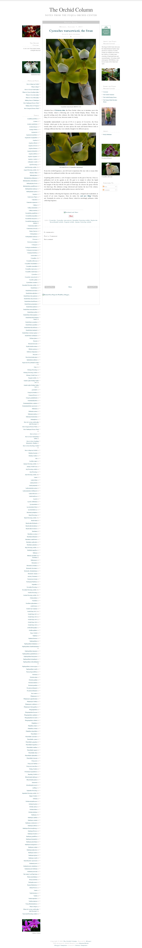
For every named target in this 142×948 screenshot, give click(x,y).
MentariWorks (84, 943)
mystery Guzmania (32, 576)
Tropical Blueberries (32, 885)
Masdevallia (34, 520)
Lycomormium (33, 504)
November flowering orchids (29, 590)
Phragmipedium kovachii (31, 717)
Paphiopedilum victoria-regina (29, 666)
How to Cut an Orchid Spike (32, 89)
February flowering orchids (30, 372)
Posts (105, 186)
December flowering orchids (29, 285)
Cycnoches (34, 274)
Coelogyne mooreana (32, 250)
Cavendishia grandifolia (31, 213)
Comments (107, 190)
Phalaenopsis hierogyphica (30, 707)
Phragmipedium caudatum (30, 715)
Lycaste (35, 499)
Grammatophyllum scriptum (30, 403)
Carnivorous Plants (32, 197)
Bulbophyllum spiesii (32, 191)
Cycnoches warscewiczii (31, 277)
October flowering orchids (29, 595)
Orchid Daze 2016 (32, 622)
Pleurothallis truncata (32, 758)
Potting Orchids (33, 769)
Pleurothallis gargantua (31, 742)
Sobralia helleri (33, 809)
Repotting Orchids (32, 774)
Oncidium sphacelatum (31, 603)
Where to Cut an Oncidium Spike (30, 92)
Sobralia (35, 798)
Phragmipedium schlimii (31, 720)
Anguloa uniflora (33, 154)
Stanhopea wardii (32, 858)
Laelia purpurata (33, 485)
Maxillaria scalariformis (31, 539)
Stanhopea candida (32, 817)
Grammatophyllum (32, 400)
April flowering (33, 164)
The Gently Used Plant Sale (30, 874)
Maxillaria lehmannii (32, 536)
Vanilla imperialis (32, 898)
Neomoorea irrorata (32, 579)
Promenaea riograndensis (31, 771)
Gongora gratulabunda (31, 398)
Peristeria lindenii (32, 682)
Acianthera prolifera (32, 118)
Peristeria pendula (32, 685)
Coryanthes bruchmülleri (31, 263)
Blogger (88, 941)
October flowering (32, 592)
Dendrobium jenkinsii (31, 306)
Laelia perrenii (33, 482)
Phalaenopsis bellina (32, 701)
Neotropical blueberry (31, 581)
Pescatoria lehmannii (32, 690)
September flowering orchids (29, 793)
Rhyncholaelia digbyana (31, 777)
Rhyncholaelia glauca (32, 780)
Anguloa (35, 140)
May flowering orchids (30, 547)
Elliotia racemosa (33, 349)
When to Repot (35, 87)
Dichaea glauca (33, 338)
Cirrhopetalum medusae (31, 236)
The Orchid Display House (110, 97)
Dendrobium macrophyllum (30, 309)
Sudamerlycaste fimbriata (31, 869)
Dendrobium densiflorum (31, 301)
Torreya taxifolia (33, 879)
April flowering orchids (30, 167)
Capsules (35, 194)
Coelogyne (34, 244)
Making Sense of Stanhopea (32, 100)
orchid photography (32, 627)
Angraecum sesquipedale (31, 137)
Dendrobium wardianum (31, 335)
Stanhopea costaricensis (31, 823)
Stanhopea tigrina (32, 855)
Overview (105, 92)
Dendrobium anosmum (31, 290)
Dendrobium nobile (32, 312)
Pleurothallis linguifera (31, 744)
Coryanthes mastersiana (31, 271)
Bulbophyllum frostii (32, 183)
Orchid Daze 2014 (32, 617)
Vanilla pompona (33, 901)
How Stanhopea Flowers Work (31, 103)
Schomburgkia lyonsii (31, 785)
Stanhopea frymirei (32, 833)
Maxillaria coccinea (32, 534)
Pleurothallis (34, 734)
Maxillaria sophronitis (31, 542)
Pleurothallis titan (32, 753)
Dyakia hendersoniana (31, 346)
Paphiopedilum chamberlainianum (30, 646)
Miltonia (35, 553)
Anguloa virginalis (32, 156)
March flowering (33, 515)
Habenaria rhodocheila (31, 416)
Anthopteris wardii (32, 162)
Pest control (34, 693)
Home (70, 287)
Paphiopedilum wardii (31, 669)
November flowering (32, 587)
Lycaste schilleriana (32, 501)
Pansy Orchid (33, 633)
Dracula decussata (32, 343)
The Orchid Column (71, 9)
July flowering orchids (31, 469)
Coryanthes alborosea (31, 261)
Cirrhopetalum (33, 234)
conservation (34, 255)
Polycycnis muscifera (32, 766)
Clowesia (34, 239)
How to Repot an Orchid (33, 84)
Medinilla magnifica (32, 550)
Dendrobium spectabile (31, 325)
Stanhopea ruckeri (32, 852)
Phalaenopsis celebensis (31, 704)
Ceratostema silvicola (32, 228)
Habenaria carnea (33, 411)
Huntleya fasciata (33, 453)
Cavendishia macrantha (31, 216)
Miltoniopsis (34, 560)
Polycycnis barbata (32, 763)
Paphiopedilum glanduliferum (29, 654)
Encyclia (35, 354)
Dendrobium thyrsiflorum (30, 327)
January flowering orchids (29, 464)
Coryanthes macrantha (31, 266)
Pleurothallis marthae (32, 747)
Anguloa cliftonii (33, 143)
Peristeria (34, 674)
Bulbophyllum (33, 175)
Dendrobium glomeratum (31, 304)
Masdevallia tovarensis (31, 528)
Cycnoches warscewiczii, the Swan (71, 30)
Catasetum (34, 199)
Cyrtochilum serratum (31, 282)
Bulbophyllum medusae (31, 189)
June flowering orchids (30, 474)
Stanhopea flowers (32, 831)
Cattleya (35, 205)
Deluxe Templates (81, 945)
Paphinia (35, 635)
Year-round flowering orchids (29, 914)
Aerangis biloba (33, 129)
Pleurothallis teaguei (32, 750)
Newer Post (50, 287)
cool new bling (85, 196)
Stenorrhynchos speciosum (30, 860)
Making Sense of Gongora (32, 105)
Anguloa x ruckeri (32, 159)
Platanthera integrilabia (31, 731)
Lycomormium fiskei (32, 507)
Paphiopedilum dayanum (31, 651)
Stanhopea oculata (32, 847)
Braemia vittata (33, 172)
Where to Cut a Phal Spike (32, 97)
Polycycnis (34, 761)
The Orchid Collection (108, 94)
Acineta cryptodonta (32, 124)
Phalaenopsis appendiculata (30, 699)
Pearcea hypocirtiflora (31, 672)
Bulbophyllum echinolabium (30, 181)
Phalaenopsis (34, 696)
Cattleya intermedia (32, 207)
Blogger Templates (61, 945)
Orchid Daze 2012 (31, 611)
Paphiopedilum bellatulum (30, 644)
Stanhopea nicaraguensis (31, 844)
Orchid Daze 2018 (32, 625)
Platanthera (34, 723)
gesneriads (34, 390)
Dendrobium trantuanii (31, 330)
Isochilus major (33, 461)
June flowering (33, 472)
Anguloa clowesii (32, 145)
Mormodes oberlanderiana (30, 571)
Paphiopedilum (33, 641)
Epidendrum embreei (32, 360)
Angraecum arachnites (31, 135)
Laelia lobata (34, 480)
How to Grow (33, 434)
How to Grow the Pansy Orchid (31, 446)
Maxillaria (34, 531)
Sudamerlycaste (33, 863)
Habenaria (34, 408)
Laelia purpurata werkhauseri (30, 491)
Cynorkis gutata (33, 280)
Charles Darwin (33, 231)
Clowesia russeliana (32, 242)
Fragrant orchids (32, 378)
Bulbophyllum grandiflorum (30, 186)
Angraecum (34, 132)
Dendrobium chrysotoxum (30, 298)
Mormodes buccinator (31, 568)
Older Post (92, 287)
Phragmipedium (33, 709)
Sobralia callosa (33, 806)
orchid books (34, 606)
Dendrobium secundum (31, 322)
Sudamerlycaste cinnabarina (30, 866)
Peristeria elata (33, 677)
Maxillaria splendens (32, 545)
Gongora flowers (33, 395)
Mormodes (34, 563)
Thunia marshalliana (32, 877)
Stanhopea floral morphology (30, 828)
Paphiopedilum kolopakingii (30, 659)
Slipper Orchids (33, 796)
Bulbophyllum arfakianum (30, 178)
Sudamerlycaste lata (32, 871)
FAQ (35, 367)
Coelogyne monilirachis (31, 247)
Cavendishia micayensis (31, 218)
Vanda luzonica (33, 893)
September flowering (32, 790)
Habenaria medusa (32, 414)
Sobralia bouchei (33, 804)
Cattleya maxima (33, 210)
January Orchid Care (32, 466)
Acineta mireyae (33, 127)
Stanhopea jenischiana (31, 842)
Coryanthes (33, 258)
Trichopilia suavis (32, 882)
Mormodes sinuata (32, 573)
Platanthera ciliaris (32, 726)
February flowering (32, 370)
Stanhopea (33, 815)
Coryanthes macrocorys (31, 269)
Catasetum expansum (32, 202)
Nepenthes (34, 584)
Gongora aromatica (32, 392)
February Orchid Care (31, 375)
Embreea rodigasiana (32, 352)
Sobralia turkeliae (32, 812)
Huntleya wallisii (33, 456)
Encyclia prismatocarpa (31, 357)
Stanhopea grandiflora (31, 836)
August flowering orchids (30, 170)
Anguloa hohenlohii (32, 151)
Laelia (35, 477)
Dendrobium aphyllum (31, 293)
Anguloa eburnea (33, 148)
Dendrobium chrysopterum (30, 296)
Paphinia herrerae (32, 638)
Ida (36, 458)
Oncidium (34, 600)
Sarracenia (34, 782)
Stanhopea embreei (32, 825)
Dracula (35, 341)
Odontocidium (33, 598)
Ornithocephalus (33, 630)
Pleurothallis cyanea (32, 739)
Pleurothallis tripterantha (31, 755)
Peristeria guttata (33, 680)
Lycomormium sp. (32, 509)
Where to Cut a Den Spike (32, 95)
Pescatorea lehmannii (32, 688)
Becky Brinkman (107, 134)
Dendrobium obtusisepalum (30, 315)
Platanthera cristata (32, 728)
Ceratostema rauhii (32, 226)
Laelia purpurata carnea (31, 488)
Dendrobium (34, 288)
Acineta (35, 121)
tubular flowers (33, 887)
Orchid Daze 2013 (32, 614)
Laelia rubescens (33, 493)
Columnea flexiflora (32, 253)
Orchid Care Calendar (31, 608)
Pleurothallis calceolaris (31, 736)
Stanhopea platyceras (32, 850)
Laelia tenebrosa (33, 496)
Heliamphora (34, 419)
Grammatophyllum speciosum (29, 406)
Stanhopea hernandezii (31, 839)
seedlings (34, 788)
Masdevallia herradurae (31, 526)
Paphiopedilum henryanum (30, 656)
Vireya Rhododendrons (31, 904)
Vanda (35, 890)
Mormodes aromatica (32, 565)
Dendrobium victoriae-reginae (29, 333)
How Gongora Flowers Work (31, 108)
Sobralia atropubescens (31, 801)
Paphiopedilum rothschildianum (31, 662)
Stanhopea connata (32, 820)
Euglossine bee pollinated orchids (30, 362)
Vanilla (35, 896)
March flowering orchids (30, 518)
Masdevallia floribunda (31, 523)
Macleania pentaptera (32, 512)
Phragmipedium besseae (31, 712)
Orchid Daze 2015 (32, 619)
